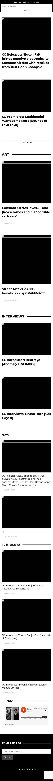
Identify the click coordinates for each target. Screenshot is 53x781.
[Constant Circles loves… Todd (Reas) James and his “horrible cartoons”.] (26, 182)
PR (3, 531)
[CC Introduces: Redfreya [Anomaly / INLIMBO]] (26, 339)
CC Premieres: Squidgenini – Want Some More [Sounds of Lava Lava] (24, 121)
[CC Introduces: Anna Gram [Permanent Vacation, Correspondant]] (26, 566)
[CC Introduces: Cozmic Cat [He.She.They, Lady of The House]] (26, 615)
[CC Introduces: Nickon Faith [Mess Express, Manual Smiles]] (26, 665)
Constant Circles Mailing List (26, 2)
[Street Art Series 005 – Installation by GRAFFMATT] (26, 259)
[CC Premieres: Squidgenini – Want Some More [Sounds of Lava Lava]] (26, 95)
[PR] (26, 512)
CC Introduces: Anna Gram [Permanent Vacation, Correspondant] (23, 587)
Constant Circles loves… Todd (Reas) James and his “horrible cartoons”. (26, 212)
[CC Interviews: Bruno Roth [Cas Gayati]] (26, 393)
